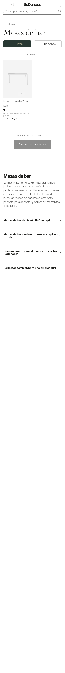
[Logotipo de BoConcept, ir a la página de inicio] (32, 5)
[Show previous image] (14, 93)
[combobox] (32, 11)
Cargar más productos (32, 144)
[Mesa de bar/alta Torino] (17, 79)
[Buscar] (60, 11)
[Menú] (5, 5)
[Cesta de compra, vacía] (59, 5)
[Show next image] (21, 93)
